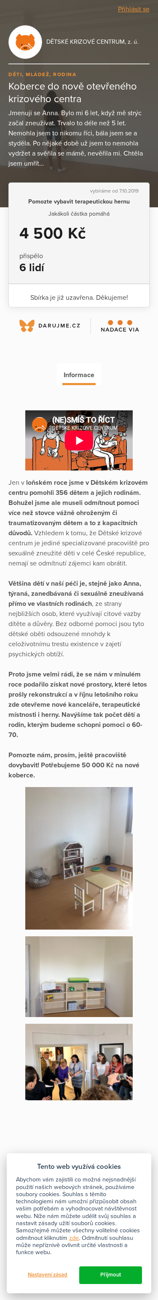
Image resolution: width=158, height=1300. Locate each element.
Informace (79, 375)
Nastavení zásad (47, 1274)
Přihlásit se (134, 9)
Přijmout (110, 1274)
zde (74, 1238)
